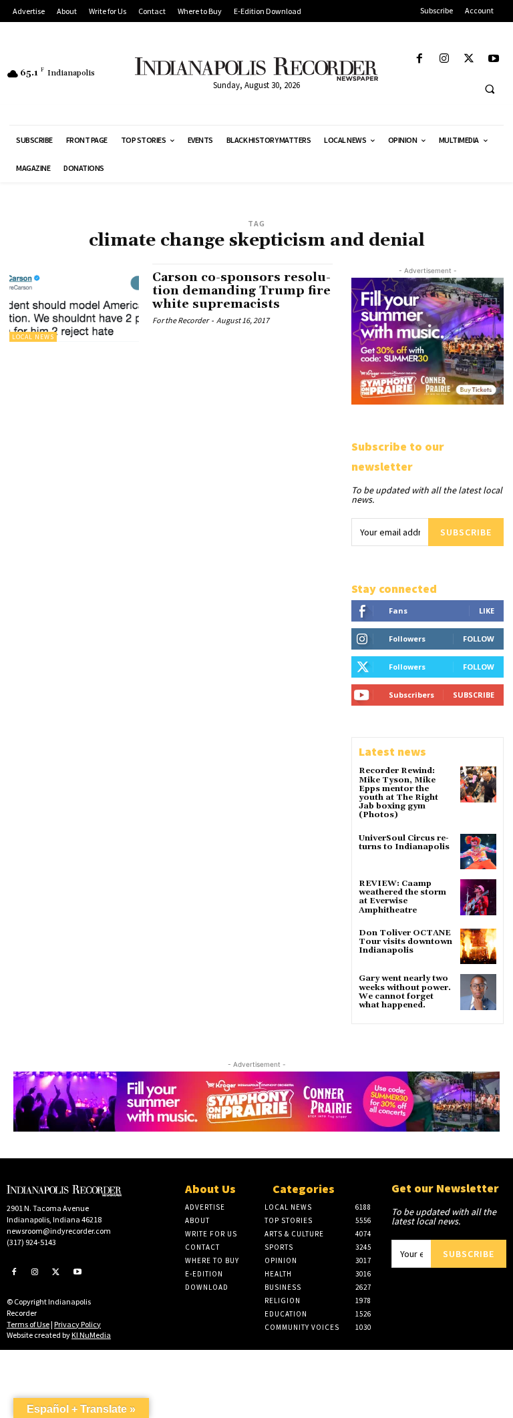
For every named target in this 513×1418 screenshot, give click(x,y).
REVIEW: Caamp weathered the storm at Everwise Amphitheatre (402, 897)
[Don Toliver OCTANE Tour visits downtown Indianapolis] (478, 947)
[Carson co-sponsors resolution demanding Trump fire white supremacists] (74, 302)
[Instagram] (444, 59)
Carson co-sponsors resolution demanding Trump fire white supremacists (241, 291)
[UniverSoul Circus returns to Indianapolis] (478, 852)
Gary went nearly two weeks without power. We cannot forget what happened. (405, 991)
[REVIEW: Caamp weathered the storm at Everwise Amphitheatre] (478, 897)
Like (486, 611)
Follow (478, 639)
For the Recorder (180, 320)
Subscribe (466, 532)
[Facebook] (419, 59)
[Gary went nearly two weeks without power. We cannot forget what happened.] (478, 992)
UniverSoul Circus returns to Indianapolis (404, 842)
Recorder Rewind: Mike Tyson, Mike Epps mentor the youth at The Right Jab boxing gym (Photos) (398, 793)
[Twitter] (469, 59)
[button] (489, 88)
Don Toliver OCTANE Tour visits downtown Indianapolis (405, 941)
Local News (33, 336)
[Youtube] (494, 59)
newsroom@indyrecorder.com (59, 1231)
